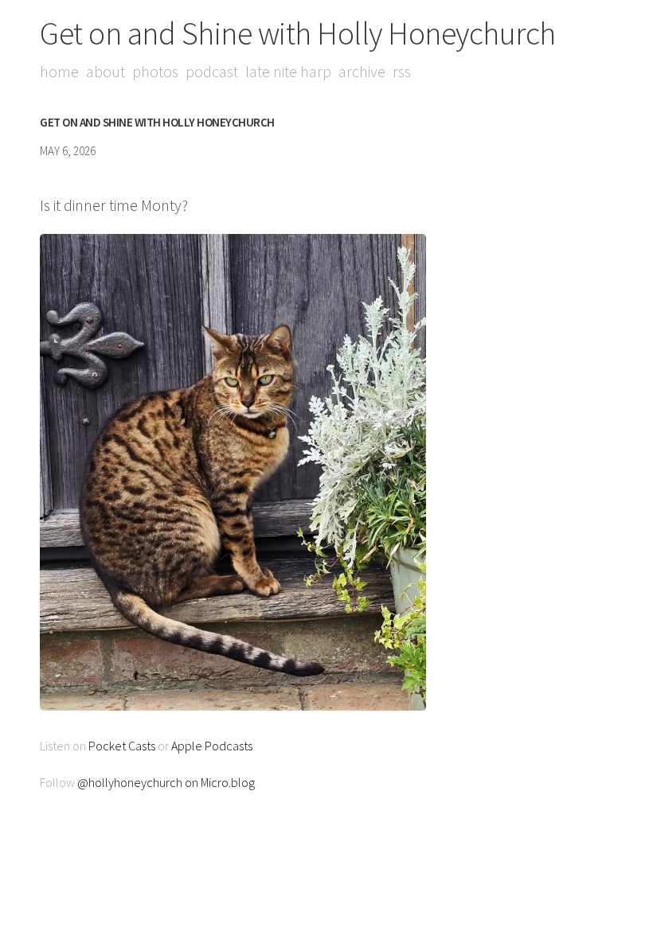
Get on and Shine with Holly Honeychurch (298, 33)
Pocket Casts (121, 746)
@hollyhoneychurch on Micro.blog (166, 782)
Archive (361, 71)
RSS (402, 71)
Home (59, 71)
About (105, 71)
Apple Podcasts (211, 746)
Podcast (212, 71)
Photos (155, 71)
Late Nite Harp (288, 71)
